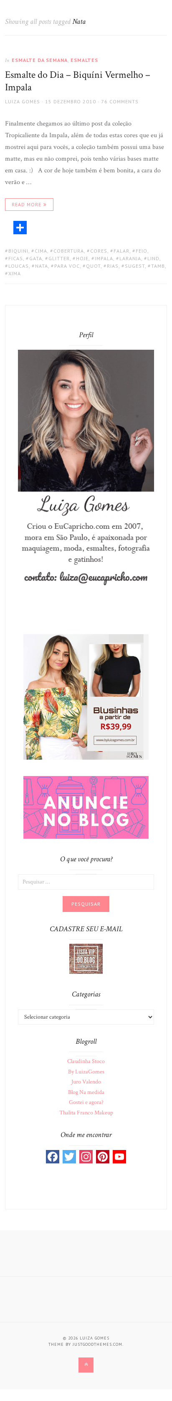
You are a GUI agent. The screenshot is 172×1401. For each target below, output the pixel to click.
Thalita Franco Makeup (86, 1113)
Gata (35, 258)
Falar (121, 251)
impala (104, 258)
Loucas (18, 266)
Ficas (15, 258)
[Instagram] (86, 1156)
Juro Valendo (86, 1082)
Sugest (135, 266)
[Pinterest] (102, 1156)
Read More (26, 204)
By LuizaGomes (86, 1072)
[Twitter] (69, 1156)
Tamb (158, 266)
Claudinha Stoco (86, 1061)
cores (98, 251)
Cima (41, 251)
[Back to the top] (86, 1365)
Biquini (18, 251)
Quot (93, 266)
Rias (113, 266)
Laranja (130, 258)
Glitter (59, 258)
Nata (41, 266)
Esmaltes (84, 60)
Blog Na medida (86, 1092)
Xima (14, 273)
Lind (153, 258)
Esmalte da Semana (40, 60)
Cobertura (68, 251)
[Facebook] (52, 1156)
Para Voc (67, 266)
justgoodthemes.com (97, 1344)
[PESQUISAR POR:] (86, 881)
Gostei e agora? (86, 1102)
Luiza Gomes (22, 101)
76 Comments (120, 101)
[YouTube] (119, 1156)
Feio (141, 251)
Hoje (82, 258)
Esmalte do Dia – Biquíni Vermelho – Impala (77, 81)
